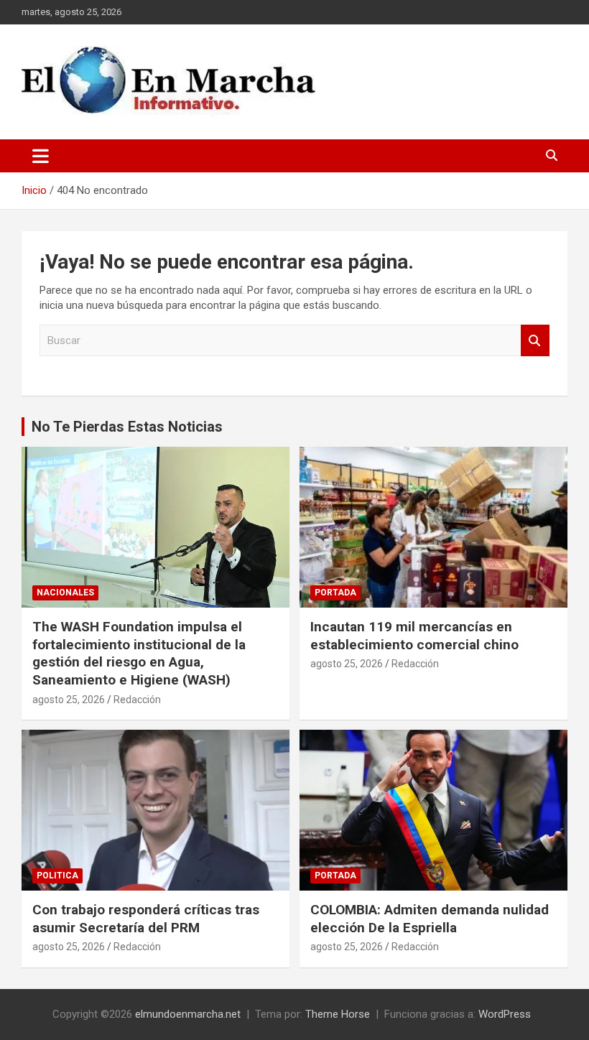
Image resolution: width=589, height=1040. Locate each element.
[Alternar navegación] (41, 155)
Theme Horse (337, 1014)
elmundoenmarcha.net (188, 1014)
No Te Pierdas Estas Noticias (127, 426)
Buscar (535, 341)
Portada (335, 593)
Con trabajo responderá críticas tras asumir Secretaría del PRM (145, 918)
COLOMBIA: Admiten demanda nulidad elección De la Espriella (429, 918)
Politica (57, 875)
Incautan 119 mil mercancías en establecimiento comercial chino (414, 635)
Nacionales (65, 593)
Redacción (137, 699)
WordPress (504, 1014)
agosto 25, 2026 (68, 699)
